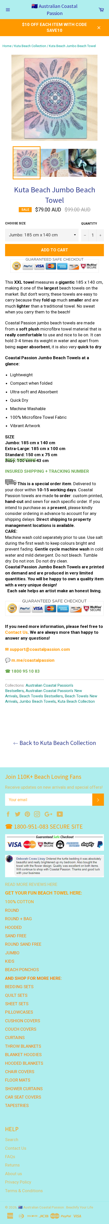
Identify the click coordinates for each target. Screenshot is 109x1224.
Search (11, 1139)
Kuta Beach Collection (30, 46)
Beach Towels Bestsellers (41, 696)
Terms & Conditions (24, 1190)
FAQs (10, 1156)
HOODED (13, 927)
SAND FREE (15, 935)
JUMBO (12, 952)
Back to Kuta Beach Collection (57, 743)
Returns (12, 1165)
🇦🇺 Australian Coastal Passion (54, 9)
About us (13, 1173)
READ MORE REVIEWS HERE (31, 884)
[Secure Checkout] (54, 615)
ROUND (12, 910)
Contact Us (16, 632)
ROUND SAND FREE (23, 944)
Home (7, 46)
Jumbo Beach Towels (37, 701)
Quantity (89, 223)
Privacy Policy (18, 1182)
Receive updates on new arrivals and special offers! (54, 787)
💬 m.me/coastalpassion (30, 660)
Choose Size (15, 223)
